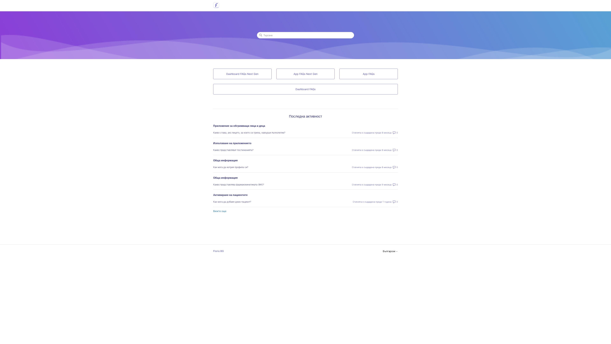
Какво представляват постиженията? (233, 150)
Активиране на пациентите (230, 195)
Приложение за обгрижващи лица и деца (239, 126)
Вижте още (219, 211)
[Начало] (216, 7)
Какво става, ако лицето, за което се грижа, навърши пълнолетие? (249, 132)
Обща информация (225, 160)
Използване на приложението (232, 143)
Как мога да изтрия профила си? (230, 167)
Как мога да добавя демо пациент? (232, 201)
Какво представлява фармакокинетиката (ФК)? (238, 184)
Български (389, 251)
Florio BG (218, 251)
